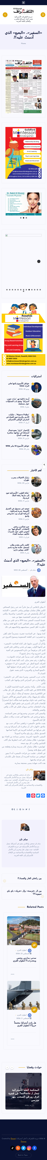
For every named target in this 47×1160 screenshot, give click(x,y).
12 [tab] (9, 289)
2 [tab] (23, 218)
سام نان (33, 570)
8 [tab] (20, 289)
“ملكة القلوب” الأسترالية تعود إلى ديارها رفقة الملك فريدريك (17, 495)
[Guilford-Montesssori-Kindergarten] (23, 153)
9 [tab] (18, 289)
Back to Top (22, 1155)
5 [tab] (29, 289)
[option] (23, 1091)
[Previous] (7, 1067)
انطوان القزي (22, 950)
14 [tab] (23, 291)
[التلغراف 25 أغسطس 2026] (23, 86)
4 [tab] (32, 289)
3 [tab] (20, 218)
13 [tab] (6, 289)
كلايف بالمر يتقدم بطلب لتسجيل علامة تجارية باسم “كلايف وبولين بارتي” (18, 547)
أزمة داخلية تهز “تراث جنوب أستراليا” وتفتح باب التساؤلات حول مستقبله (17, 401)
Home (23, 43)
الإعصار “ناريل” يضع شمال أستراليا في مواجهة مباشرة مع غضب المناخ (18, 432)
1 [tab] (26, 218)
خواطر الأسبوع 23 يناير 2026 (17, 446)
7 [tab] (23, 289)
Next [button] (38, 203)
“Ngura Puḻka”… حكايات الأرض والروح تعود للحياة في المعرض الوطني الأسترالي (17, 417)
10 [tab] (15, 289)
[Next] (12, 1067)
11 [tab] (12, 289)
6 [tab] (26, 289)
